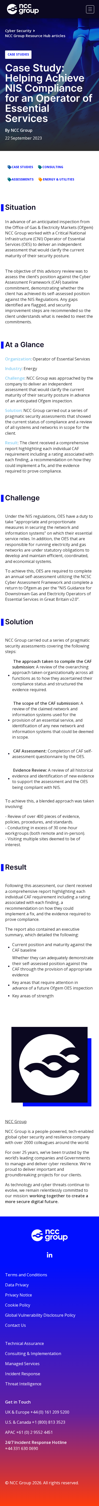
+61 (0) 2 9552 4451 (34, 1432)
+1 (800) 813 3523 (48, 1422)
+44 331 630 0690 (21, 1448)
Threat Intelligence (23, 1384)
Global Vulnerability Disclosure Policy (40, 1315)
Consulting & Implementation (33, 1353)
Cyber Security (18, 30)
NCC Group (21, 130)
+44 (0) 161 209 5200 (49, 1412)
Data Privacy (17, 1285)
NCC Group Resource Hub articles (35, 35)
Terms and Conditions (26, 1275)
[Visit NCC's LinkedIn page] (49, 1255)
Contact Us (15, 1325)
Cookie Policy (17, 1305)
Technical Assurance (24, 1343)
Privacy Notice (18, 1295)
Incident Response (22, 1374)
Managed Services (22, 1363)
